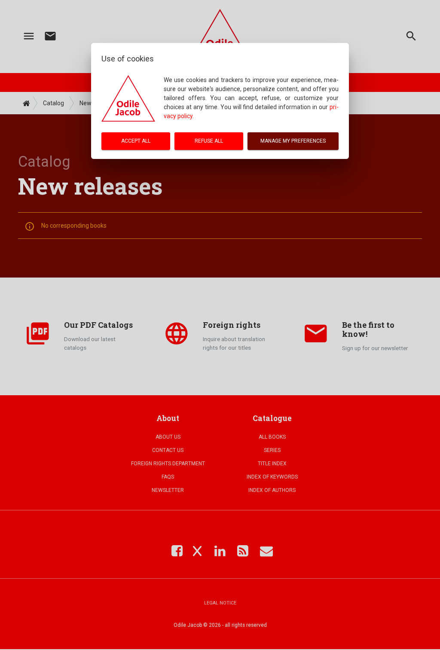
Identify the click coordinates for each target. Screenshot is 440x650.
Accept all (135, 141)
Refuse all (209, 141)
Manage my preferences (293, 141)
